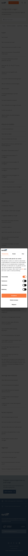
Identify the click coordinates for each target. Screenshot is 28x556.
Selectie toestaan (14, 300)
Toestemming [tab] (5, 253)
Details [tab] (14, 253)
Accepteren (14, 295)
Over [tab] (23, 253)
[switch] (24, 281)
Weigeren (14, 304)
